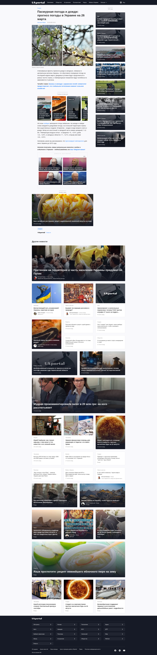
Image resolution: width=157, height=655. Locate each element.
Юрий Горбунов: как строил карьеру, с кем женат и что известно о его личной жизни (44, 442)
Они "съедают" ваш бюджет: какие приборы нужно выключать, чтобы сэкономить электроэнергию (109, 326)
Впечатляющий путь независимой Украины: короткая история (46, 309)
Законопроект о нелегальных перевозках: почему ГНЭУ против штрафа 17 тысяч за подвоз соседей (109, 310)
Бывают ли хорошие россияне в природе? (77, 309)
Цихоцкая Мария (41, 22)
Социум (39, 8)
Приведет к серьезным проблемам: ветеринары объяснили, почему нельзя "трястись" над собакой (108, 458)
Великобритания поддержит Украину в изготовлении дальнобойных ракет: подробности (110, 606)
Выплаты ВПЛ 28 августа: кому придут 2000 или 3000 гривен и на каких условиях (46, 457)
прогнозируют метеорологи (74, 141)
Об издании (35, 649)
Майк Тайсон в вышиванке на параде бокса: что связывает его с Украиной (77, 457)
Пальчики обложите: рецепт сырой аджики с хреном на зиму (77, 325)
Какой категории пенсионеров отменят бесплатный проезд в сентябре (45, 606)
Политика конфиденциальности (92, 649)
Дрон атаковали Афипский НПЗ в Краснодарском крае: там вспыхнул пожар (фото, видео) (77, 474)
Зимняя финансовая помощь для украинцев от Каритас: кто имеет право (77, 442)
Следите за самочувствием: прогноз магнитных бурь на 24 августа (76, 606)
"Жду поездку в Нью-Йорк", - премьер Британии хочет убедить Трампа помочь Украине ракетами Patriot (45, 474)
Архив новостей (44, 649)
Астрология (67, 2)
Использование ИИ (36, 652)
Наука (85, 2)
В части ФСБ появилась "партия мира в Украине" (108, 473)
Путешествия (77, 2)
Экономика (50, 2)
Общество (59, 2)
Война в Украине (93, 2)
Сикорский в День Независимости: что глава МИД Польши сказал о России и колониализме (78, 342)
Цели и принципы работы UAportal (68, 649)
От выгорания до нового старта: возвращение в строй (110, 341)
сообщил (46, 123)
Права (80, 649)
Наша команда (54, 649)
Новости (48, 232)
